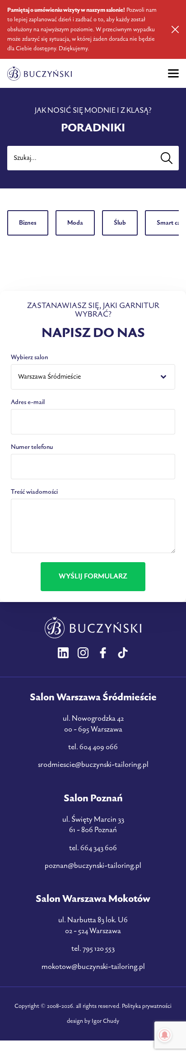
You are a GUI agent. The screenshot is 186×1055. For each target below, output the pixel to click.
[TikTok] (122, 652)
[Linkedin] (63, 652)
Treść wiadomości (34, 491)
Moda (75, 222)
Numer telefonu (32, 446)
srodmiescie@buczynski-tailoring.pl (93, 765)
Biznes (28, 222)
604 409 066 (98, 747)
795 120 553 (99, 949)
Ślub (120, 222)
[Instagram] (83, 652)
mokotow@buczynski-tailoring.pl (93, 967)
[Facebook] (103, 652)
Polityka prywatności (147, 1006)
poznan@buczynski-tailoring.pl (93, 866)
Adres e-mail (28, 402)
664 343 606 (98, 848)
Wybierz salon (29, 357)
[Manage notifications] (165, 1035)
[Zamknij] (175, 29)
